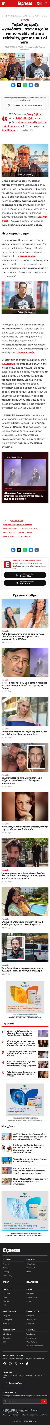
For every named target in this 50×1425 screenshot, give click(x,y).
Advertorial (7, 1334)
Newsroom (30, 47)
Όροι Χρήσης (31, 1342)
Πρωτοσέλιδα (9, 1311)
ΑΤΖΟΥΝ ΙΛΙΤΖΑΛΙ (11, 529)
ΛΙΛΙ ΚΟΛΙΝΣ (9, 536)
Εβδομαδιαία (31, 1297)
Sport (6, 1282)
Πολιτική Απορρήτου (29, 1415)
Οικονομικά (7, 1319)
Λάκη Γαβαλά (35, 114)
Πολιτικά (6, 1323)
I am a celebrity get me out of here (18, 525)
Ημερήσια (30, 1293)
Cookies (43, 1415)
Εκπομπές (30, 1316)
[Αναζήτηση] (46, 3)
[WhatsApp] (25, 85)
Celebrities (30, 1264)
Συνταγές (6, 1301)
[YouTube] (21, 1363)
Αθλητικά (6, 1316)
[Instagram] (10, 1363)
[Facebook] (13, 85)
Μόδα (5, 1305)
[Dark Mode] (39, 3)
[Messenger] (31, 85)
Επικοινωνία (31, 1338)
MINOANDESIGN (29, 1421)
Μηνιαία (29, 1301)
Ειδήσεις (7, 1260)
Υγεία (5, 1297)
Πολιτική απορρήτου (34, 1346)
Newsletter (7, 1338)
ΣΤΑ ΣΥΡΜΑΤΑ (24, 536)
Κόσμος (6, 1272)
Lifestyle (7, 1289)
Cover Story (7, 1276)
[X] (16, 1363)
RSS (4, 1342)
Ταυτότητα (30, 1334)
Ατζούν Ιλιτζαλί (24, 118)
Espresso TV (32, 1311)
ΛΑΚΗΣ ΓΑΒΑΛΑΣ (26, 532)
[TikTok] (27, 1363)
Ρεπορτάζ (6, 1264)
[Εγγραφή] (44, 1401)
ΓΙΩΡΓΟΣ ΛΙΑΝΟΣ (30, 529)
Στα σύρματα (27, 255)
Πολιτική (6, 1268)
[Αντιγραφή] (36, 85)
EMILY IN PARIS (17, 521)
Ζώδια (29, 1289)
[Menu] (4, 3)
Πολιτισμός (32, 1282)
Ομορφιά (6, 1293)
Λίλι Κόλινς (9, 130)
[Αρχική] (12, 1250)
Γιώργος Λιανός (25, 352)
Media (28, 1272)
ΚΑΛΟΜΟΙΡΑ (9, 532)
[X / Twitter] (19, 85)
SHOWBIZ (25, 20)
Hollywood (30, 1268)
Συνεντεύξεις (31, 1319)
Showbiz (30, 1260)
